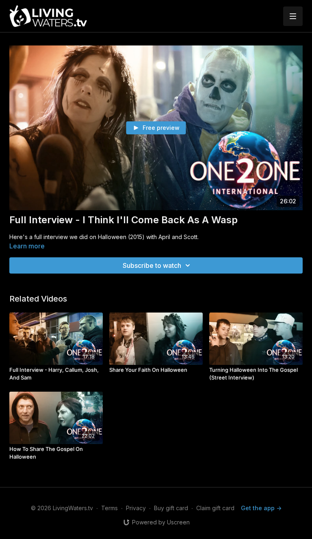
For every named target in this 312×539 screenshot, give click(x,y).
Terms (109, 508)
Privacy (136, 508)
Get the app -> (261, 508)
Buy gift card (171, 508)
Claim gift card (215, 508)
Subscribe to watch (152, 265)
